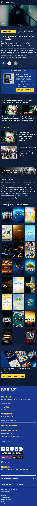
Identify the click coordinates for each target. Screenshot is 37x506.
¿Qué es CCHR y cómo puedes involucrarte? (23, 75)
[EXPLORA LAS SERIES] (7, 215)
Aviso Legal (4, 503)
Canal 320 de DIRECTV (7, 433)
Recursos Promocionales (8, 420)
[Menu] (34, 3)
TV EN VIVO (5, 407)
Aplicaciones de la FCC (7, 491)
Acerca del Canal (6, 403)
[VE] (30, 233)
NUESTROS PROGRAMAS (9, 425)
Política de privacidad (6, 501)
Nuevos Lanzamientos (7, 416)
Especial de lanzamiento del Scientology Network (16, 399)
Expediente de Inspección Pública (9, 489)
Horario (4, 410)
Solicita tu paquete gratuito (24, 90)
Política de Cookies (6, 499)
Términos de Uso (5, 497)
